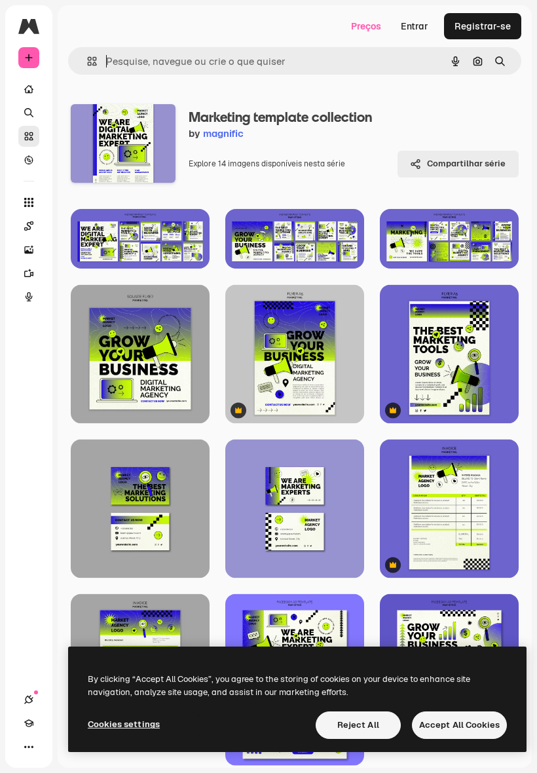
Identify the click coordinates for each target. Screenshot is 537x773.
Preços (366, 26)
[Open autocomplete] (87, 61)
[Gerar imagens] (28, 249)
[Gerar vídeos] (28, 273)
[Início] (28, 89)
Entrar (414, 26)
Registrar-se (482, 26)
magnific (223, 133)
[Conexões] (28, 699)
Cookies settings (124, 724)
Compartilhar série (466, 163)
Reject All (358, 724)
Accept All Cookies (459, 724)
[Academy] (28, 723)
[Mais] (28, 746)
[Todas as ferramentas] (28, 202)
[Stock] (28, 136)
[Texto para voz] (28, 296)
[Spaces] (28, 226)
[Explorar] (28, 159)
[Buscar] (28, 112)
